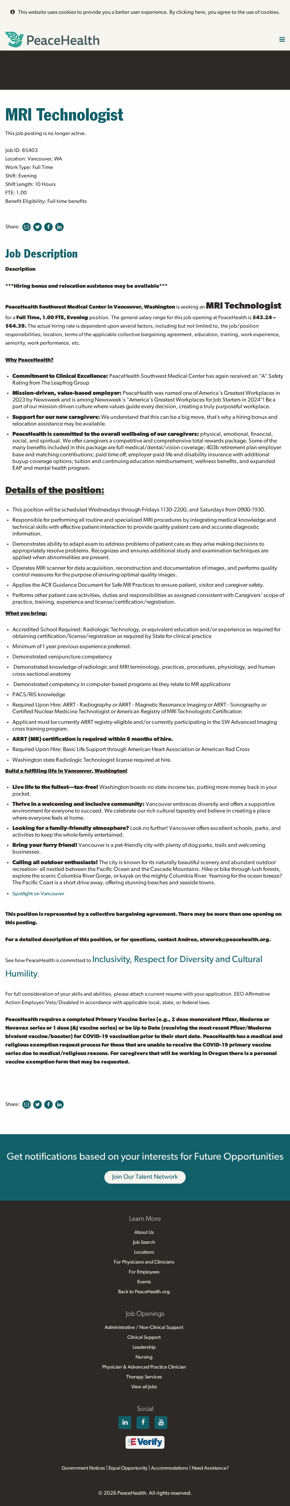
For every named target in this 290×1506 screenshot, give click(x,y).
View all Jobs (144, 1386)
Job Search (144, 1242)
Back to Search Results (145, 69)
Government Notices (83, 1468)
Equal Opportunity (128, 1468)
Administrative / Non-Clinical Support (144, 1327)
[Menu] (282, 40)
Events (144, 1281)
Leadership (144, 1347)
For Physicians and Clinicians (144, 1262)
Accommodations (169, 1468)
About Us (144, 1232)
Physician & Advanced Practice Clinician (144, 1367)
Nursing (143, 1357)
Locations (144, 1252)
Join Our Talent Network (145, 1177)
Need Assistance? (210, 1468)
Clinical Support (144, 1337)
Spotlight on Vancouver (38, 893)
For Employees (144, 1272)
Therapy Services (144, 1377)
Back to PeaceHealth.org (144, 1291)
